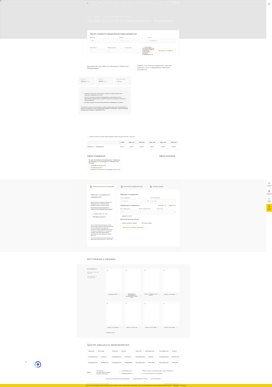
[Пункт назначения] (163, 201)
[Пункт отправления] (133, 201)
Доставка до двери (147, 223)
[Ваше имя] (104, 41)
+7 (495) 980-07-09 (174, 1)
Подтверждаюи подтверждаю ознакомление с (148, 51)
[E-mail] (162, 41)
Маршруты (97, 16)
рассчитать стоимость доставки (133, 227)
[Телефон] (133, 41)
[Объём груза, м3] (115, 51)
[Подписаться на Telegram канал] (29, 364)
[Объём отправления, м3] (146, 212)
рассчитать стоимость (166, 50)
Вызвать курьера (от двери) (129, 223)
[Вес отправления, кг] (128, 212)
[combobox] (133, 201)
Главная (89, 16)
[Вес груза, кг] (98, 51)
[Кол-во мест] (133, 51)
